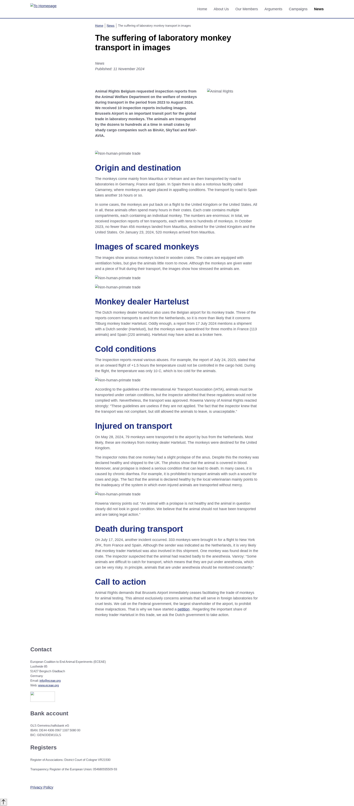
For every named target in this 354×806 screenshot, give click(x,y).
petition (183, 609)
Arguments (273, 9)
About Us (221, 9)
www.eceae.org (48, 685)
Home (202, 9)
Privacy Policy (41, 787)
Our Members (246, 9)
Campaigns (298, 9)
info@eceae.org (50, 680)
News (319, 9)
